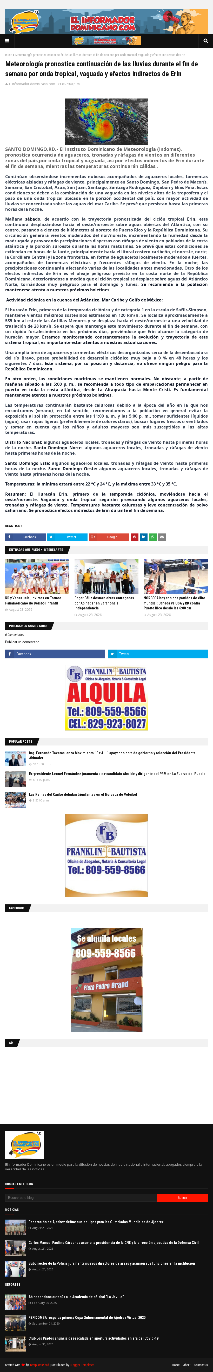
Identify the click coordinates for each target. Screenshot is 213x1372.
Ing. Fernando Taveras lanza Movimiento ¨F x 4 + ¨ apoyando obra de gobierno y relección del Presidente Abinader (112, 755)
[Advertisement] (37, 1084)
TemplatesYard (39, 1365)
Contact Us (201, 1365)
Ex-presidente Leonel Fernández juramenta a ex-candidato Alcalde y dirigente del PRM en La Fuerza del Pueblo (117, 774)
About (186, 1365)
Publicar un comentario (22, 642)
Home (175, 1365)
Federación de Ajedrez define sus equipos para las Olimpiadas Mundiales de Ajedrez (96, 1222)
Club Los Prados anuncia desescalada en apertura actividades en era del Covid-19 (93, 1338)
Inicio (8, 55)
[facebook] (55, 654)
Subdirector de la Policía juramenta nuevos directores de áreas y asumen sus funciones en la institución (112, 1263)
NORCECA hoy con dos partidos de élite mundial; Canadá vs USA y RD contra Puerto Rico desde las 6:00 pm (174, 603)
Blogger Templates (82, 1365)
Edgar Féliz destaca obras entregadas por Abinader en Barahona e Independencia (104, 603)
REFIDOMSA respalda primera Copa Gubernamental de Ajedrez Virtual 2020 (87, 1317)
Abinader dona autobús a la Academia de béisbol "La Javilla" (76, 1297)
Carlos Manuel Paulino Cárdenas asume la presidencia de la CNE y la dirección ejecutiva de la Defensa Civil (114, 1243)
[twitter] (158, 654)
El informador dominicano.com (32, 84)
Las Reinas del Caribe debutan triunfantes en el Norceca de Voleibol (83, 794)
